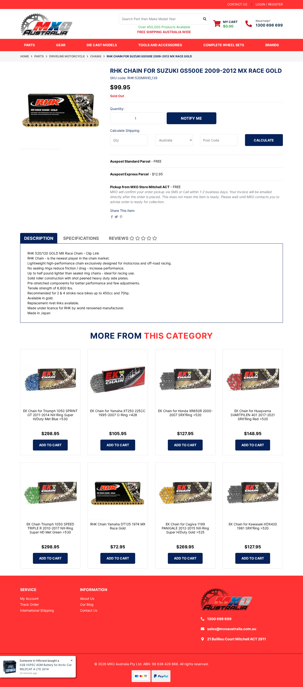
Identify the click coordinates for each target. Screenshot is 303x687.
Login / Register (269, 4)
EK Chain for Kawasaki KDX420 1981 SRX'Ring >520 (253, 526)
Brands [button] (272, 45)
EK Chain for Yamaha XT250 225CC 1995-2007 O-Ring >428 (117, 413)
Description (38, 238)
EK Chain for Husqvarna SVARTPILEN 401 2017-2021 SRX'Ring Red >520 (253, 415)
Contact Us (88, 610)
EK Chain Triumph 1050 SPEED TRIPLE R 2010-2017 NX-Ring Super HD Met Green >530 (50, 528)
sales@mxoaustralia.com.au (231, 629)
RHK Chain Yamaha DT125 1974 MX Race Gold (117, 526)
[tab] (38, 238)
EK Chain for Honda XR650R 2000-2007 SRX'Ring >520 (185, 413)
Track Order (29, 604)
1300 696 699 (269, 25)
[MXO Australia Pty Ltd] (46, 23)
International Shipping (37, 610)
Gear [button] (60, 45)
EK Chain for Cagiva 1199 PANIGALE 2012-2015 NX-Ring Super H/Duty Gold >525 (185, 528)
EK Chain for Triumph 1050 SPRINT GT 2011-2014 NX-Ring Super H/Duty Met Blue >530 (50, 415)
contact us (237, 4)
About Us (87, 598)
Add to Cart (50, 445)
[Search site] (204, 19)
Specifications (81, 238)
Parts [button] (29, 45)
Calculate (264, 140)
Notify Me (191, 118)
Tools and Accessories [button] (160, 45)
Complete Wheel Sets (223, 45)
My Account (29, 598)
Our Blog (87, 604)
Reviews (119, 238)
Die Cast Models (102, 45)
